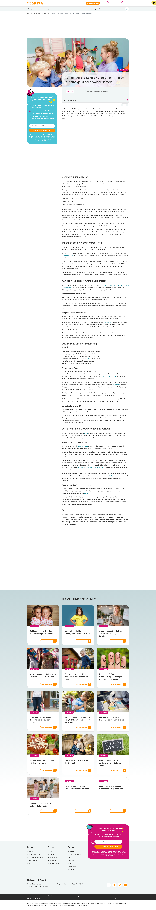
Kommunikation (83, 446)
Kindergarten (45, 13)
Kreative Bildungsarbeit (45, 9)
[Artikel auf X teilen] (121, 70)
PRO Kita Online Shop (33, 854)
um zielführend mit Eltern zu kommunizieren (91, 467)
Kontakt (29, 863)
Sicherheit (116, 385)
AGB (59, 896)
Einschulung (108, 322)
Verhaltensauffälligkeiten (109, 476)
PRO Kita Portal (52, 857)
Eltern (58, 9)
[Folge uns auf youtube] (125, 885)
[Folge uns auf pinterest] (120, 885)
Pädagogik (30, 9)
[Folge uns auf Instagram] (114, 885)
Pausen (88, 359)
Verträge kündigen (80, 896)
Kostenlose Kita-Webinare (35, 857)
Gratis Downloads (32, 860)
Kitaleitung (67, 9)
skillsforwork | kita (53, 863)
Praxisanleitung (86, 9)
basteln (86, 493)
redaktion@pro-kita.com (60, 884)
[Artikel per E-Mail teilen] (123, 70)
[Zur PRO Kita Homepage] (35, 3)
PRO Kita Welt (51, 860)
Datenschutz (40, 896)
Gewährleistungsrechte (33, 898)
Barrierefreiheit (67, 896)
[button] (153, 3)
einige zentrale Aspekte (110, 376)
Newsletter (30, 851)
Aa (124, 105)
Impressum (30, 896)
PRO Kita (29, 13)
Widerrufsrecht (51, 896)
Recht (76, 9)
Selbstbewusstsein (68, 255)
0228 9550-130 (79, 884)
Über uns (50, 851)
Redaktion (50, 854)
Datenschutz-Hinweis (42, 140)
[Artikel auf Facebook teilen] (118, 70)
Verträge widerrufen (93, 896)
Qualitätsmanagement (102, 9)
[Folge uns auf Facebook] (109, 885)
